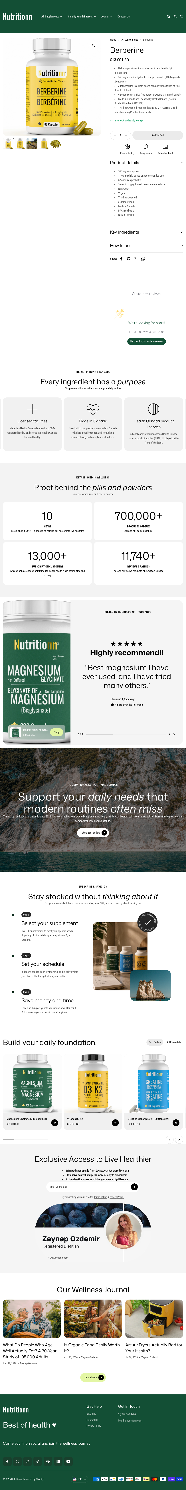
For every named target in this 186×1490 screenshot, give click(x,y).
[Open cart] (181, 16)
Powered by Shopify (33, 1479)
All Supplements (130, 39)
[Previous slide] (169, 734)
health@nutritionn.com (130, 1420)
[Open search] (168, 16)
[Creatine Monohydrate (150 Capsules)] (153, 1083)
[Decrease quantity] (114, 135)
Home (113, 39)
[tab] (154, 1042)
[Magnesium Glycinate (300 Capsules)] (15, 732)
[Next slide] (174, 734)
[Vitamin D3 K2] (93, 1083)
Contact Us (124, 16)
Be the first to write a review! (146, 341)
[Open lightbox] (93, 45)
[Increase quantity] (127, 135)
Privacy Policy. (117, 1197)
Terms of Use (100, 1197)
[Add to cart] (54, 1122)
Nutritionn (16, 1479)
